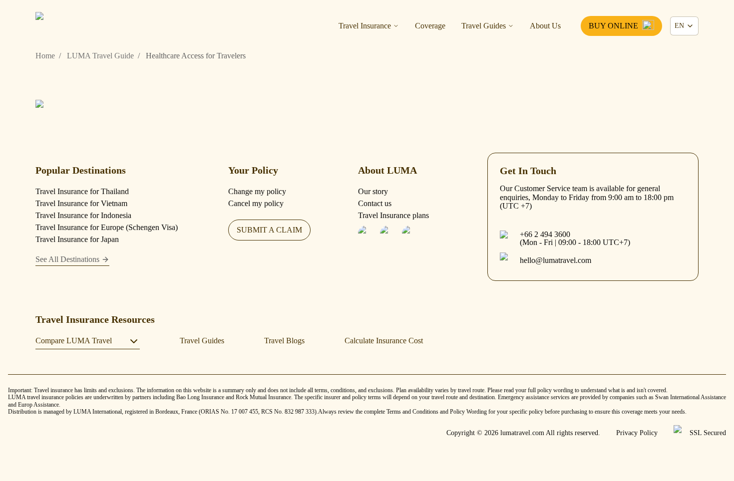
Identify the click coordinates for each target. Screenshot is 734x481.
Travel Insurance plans (393, 215)
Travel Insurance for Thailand (82, 191)
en (679, 25)
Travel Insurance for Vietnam (81, 203)
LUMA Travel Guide (100, 56)
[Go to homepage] (85, 112)
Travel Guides (483, 26)
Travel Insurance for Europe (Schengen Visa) (106, 227)
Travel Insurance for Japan (77, 239)
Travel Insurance (365, 26)
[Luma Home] (85, 26)
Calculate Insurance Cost (384, 340)
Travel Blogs (284, 340)
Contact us (374, 203)
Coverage (430, 26)
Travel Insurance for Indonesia (83, 215)
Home (45, 56)
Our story (373, 191)
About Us (545, 26)
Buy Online (613, 25)
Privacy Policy (637, 433)
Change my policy (257, 191)
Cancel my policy (256, 203)
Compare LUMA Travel (73, 341)
